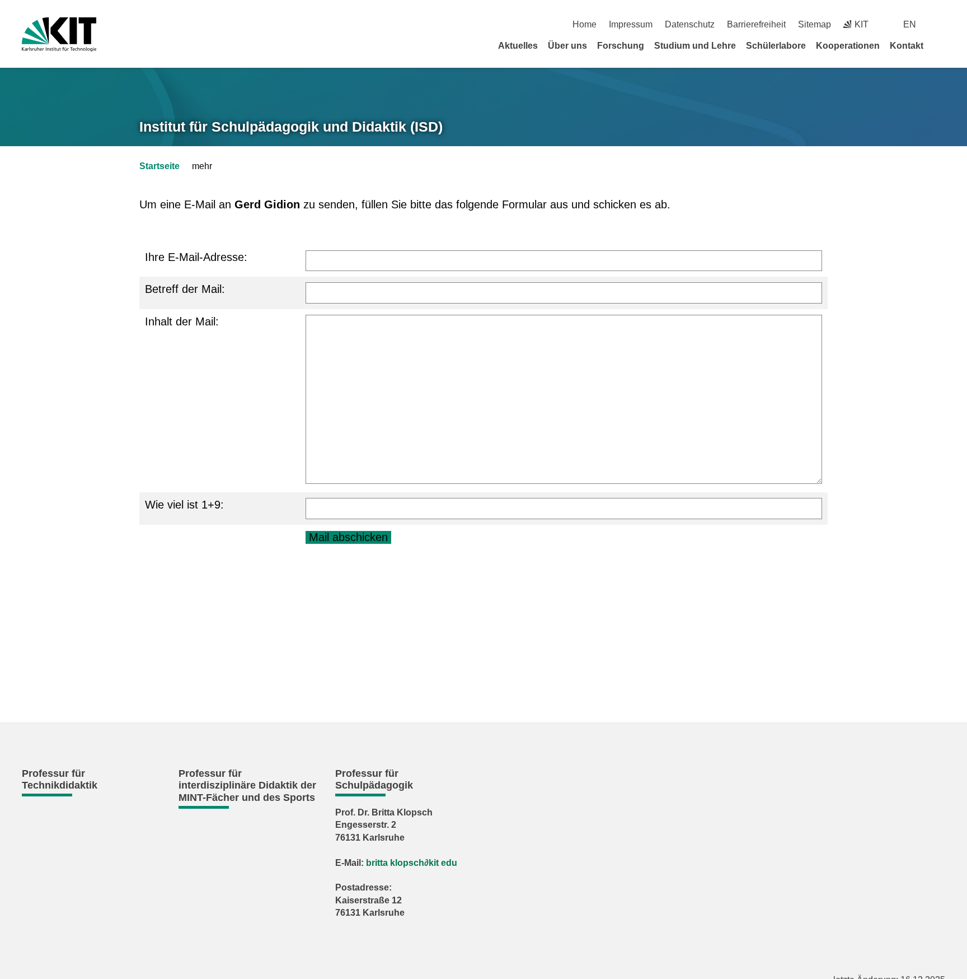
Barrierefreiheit (756, 24)
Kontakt (906, 45)
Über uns (567, 45)
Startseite (159, 166)
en (909, 24)
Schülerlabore (776, 45)
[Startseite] (941, 45)
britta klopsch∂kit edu (411, 863)
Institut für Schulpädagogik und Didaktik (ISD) (291, 126)
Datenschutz (690, 24)
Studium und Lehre (695, 45)
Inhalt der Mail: (182, 321)
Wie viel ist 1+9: (184, 504)
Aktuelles (518, 45)
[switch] (941, 24)
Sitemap (814, 24)
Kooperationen (848, 45)
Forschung (620, 45)
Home (584, 24)
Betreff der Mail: (185, 289)
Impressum (631, 24)
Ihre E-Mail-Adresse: (196, 257)
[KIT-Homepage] (59, 34)
